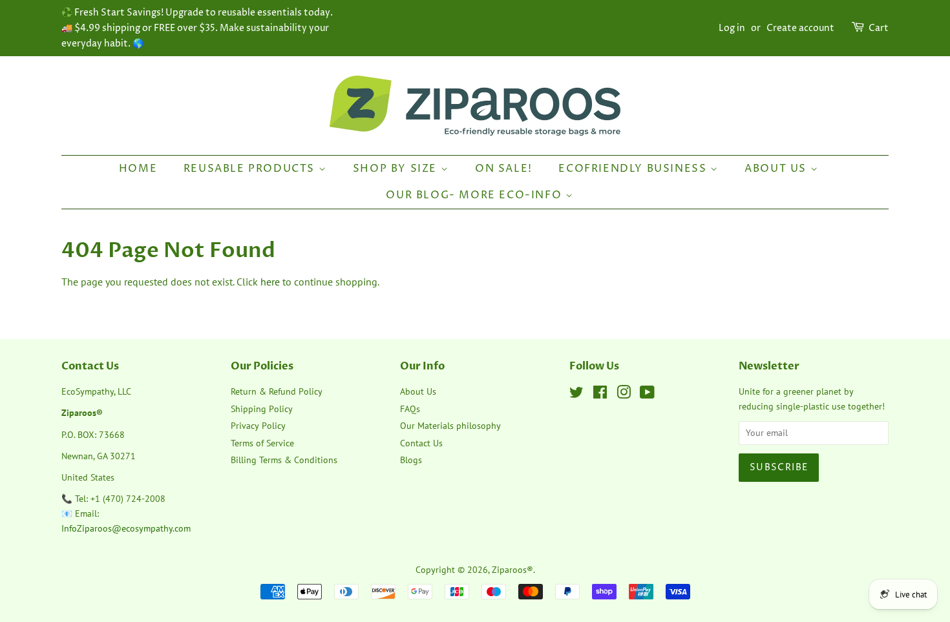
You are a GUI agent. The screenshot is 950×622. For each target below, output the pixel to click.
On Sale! (504, 168)
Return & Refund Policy (276, 391)
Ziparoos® (512, 569)
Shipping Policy (262, 409)
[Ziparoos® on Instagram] (624, 394)
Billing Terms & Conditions (284, 460)
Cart (879, 28)
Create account (800, 28)
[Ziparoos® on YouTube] (647, 394)
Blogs (411, 460)
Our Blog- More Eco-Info (475, 195)
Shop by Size (397, 168)
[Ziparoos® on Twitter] (576, 394)
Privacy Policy (258, 425)
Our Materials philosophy (450, 425)
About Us (777, 168)
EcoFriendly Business (634, 168)
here (270, 281)
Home (138, 168)
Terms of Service (262, 443)
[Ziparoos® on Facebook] (600, 394)
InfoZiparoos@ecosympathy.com (126, 528)
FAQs (410, 409)
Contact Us (421, 443)
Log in (732, 28)
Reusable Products (251, 168)
